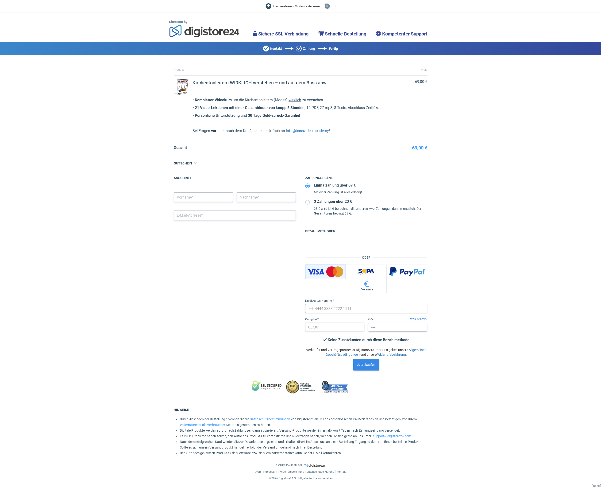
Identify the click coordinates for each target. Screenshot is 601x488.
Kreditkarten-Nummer (319, 300)
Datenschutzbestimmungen (270, 419)
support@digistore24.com (392, 436)
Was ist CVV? (418, 319)
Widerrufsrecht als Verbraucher (202, 425)
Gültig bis (311, 319)
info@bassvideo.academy (307, 131)
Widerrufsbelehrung (391, 354)
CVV (371, 319)
